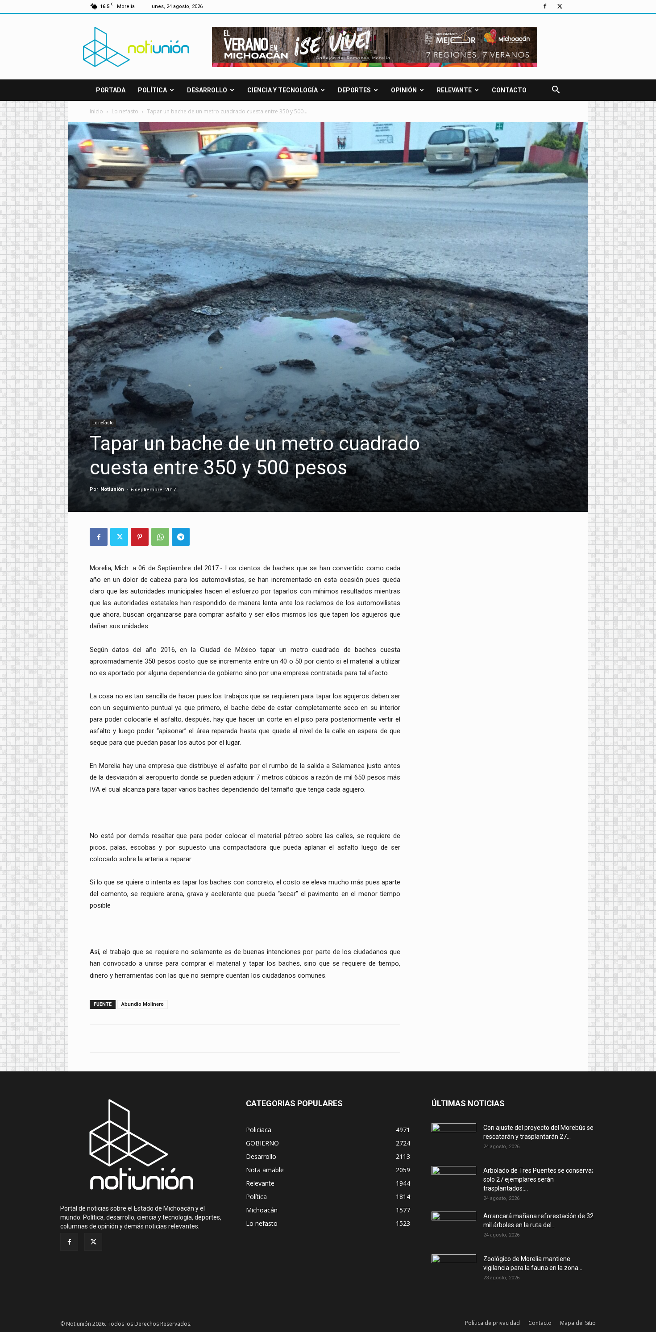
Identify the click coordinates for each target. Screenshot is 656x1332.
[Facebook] (545, 6)
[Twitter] (559, 6)
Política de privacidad (492, 1323)
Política (152, 90)
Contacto (509, 90)
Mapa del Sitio (578, 1323)
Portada (110, 90)
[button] (555, 91)
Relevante (454, 90)
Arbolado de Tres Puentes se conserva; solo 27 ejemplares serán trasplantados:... (538, 1179)
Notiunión (112, 489)
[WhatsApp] (160, 537)
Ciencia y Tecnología (282, 90)
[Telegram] (181, 537)
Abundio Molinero (142, 1004)
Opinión (404, 90)
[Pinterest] (140, 537)
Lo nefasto (125, 111)
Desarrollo (207, 90)
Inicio (96, 111)
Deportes (354, 90)
